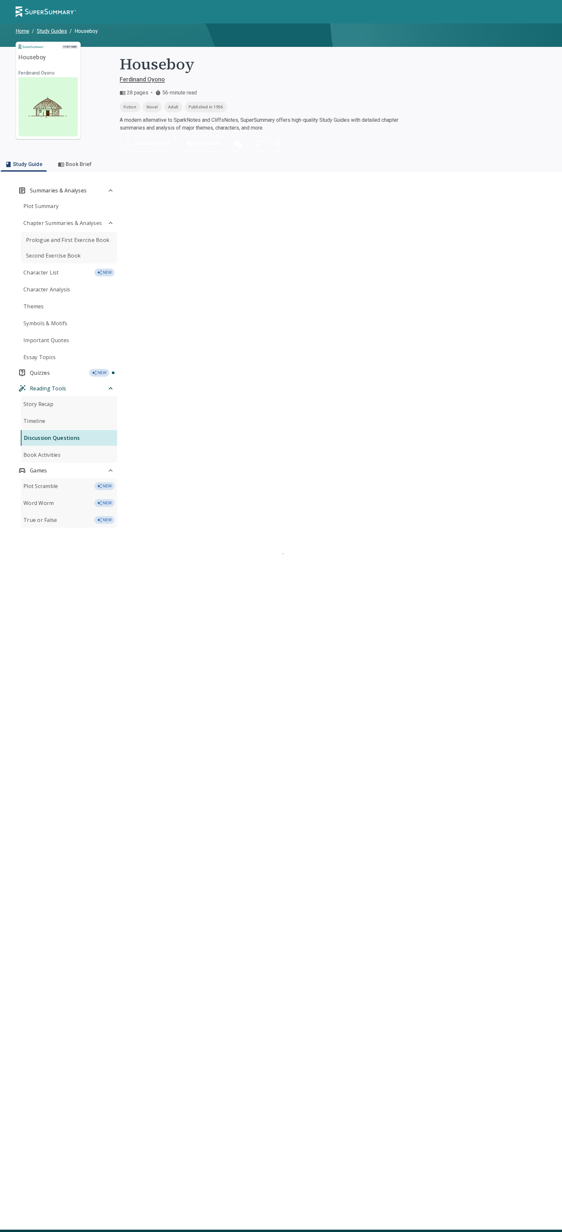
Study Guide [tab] (27, 164)
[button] (237, 143)
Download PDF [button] (152, 143)
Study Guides (52, 31)
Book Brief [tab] (79, 164)
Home (22, 31)
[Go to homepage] (46, 12)
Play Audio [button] (207, 143)
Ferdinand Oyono (142, 79)
